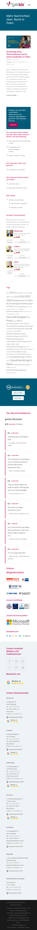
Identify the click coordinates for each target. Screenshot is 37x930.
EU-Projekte (20, 927)
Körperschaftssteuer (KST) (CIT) (17, 336)
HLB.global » (18, 398)
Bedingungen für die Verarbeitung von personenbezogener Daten (18, 920)
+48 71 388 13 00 (14, 706)
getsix (15, 321)
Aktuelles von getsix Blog (16, 200)
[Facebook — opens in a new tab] (9, 661)
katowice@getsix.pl (16, 843)
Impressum (10, 908)
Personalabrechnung (19, 352)
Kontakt (27, 927)
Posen (9, 273)
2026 (9, 300)
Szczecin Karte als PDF (16, 814)
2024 (21, 296)
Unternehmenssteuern (16, 370)
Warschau (9, 242)
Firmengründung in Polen (12, 314)
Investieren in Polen (11, 331)
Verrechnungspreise (11, 372)
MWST (26, 349)
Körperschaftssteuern (15, 339)
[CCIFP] (15, 590)
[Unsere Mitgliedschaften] (17, 582)
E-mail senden (22, 242)
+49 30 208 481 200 (15, 887)
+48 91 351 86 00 (14, 803)
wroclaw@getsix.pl (16, 714)
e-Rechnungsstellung (20, 306)
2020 (30, 293)
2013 (8, 293)
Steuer (8, 361)
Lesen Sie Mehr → (12, 95)
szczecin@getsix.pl (16, 811)
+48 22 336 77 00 (14, 771)
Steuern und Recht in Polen (17, 155)
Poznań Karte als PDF (15, 749)
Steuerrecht (13, 367)
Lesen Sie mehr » (18, 393)
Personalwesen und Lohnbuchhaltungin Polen (14, 149)
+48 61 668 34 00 (14, 739)
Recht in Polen (16, 62)
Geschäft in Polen (14, 184)
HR (18, 320)
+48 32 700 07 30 (14, 836)
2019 (27, 293)
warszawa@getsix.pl (17, 778)
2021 (8, 297)
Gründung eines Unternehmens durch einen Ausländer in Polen (18, 54)
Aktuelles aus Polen (17, 207)
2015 (17, 293)
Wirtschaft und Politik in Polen (18, 188)
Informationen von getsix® (17, 170)
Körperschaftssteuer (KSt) (15, 334)
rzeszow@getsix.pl (16, 867)
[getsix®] (15, 6)
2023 (16, 296)
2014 (12, 292)
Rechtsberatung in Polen (21, 356)
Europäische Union (27, 311)
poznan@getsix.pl (16, 746)
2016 (21, 293)
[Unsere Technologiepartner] (18, 624)
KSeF (19, 331)
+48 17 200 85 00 (14, 863)
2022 (12, 297)
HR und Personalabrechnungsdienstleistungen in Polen (19, 326)
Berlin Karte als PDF (15, 893)
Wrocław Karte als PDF (16, 717)
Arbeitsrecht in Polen (23, 300)
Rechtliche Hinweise (21, 908)
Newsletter (10, 913)
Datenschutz (12, 918)
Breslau (10, 257)
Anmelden (13, 124)
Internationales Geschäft (22, 328)
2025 (27, 296)
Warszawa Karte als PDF (16, 782)
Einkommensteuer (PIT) (14, 311)
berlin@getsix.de (16, 889)
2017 (24, 293)
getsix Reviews (13, 419)
